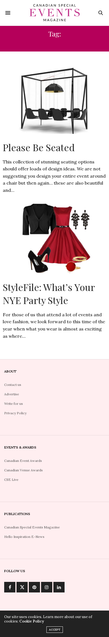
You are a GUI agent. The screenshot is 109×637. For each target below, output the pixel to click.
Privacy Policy (15, 413)
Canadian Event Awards (23, 461)
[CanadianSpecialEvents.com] (54, 12)
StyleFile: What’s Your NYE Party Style (49, 294)
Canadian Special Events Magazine (32, 527)
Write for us (13, 403)
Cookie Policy (31, 621)
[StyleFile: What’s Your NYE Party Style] (54, 238)
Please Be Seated (39, 147)
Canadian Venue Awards (23, 470)
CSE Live (11, 479)
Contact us (12, 385)
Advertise (11, 394)
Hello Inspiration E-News (24, 537)
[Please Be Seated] (54, 98)
